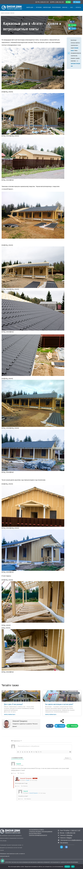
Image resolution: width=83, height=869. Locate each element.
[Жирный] (18, 752)
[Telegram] (61, 847)
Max (69, 2)
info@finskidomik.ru (76, 840)
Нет (73, 866)
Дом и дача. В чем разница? (13, 704)
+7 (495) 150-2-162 (59, 2)
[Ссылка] (36, 752)
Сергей (27, 780)
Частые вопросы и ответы (36, 829)
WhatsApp (69, 835)
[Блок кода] (34, 752)
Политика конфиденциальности (38, 835)
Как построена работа (35, 833)
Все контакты (64, 842)
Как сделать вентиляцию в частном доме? (59, 704)
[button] (34, 7)
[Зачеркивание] (25, 752)
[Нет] (81, 866)
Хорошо (67, 866)
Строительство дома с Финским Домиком (40, 831)
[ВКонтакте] (66, 847)
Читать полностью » (9, 714)
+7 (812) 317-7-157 (44, 2)
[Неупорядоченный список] (29, 752)
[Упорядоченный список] (27, 752)
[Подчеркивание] (22, 752)
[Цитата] (32, 752)
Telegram (77, 2)
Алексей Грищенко (26, 778)
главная (2, 12)
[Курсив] (20, 752)
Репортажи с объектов (9, 12)
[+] (41, 751)
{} (38, 751)
